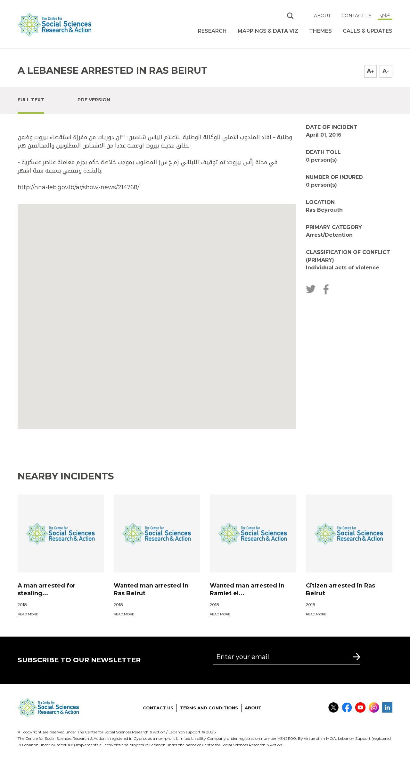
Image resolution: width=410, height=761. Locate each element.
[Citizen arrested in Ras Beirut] (349, 533)
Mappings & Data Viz (268, 31)
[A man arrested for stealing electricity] (61, 533)
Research (212, 31)
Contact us (356, 16)
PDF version (94, 100)
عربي (385, 14)
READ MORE (28, 614)
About (322, 16)
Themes (320, 31)
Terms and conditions (209, 707)
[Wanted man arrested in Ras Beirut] (157, 533)
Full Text (31, 100)
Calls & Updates (367, 31)
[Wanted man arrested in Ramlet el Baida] (253, 533)
